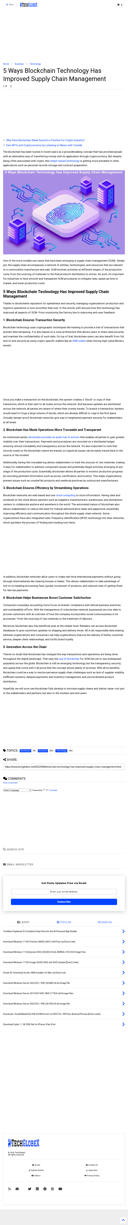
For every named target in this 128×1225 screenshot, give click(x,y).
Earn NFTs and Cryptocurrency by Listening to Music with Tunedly (44, 145)
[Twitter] (29, 1189)
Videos (37, 1176)
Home (6, 64)
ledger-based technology (64, 160)
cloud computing (66, 495)
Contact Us (93, 1165)
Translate (53, 790)
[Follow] (17, 1189)
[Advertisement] (64, 36)
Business (19, 64)
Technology (35, 64)
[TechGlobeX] (28, 5)
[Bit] (60, 1189)
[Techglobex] (9, 1189)
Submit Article (37, 1170)
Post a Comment (10, 783)
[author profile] (11, 86)
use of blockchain (69, 658)
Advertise (93, 1170)
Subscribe (64, 901)
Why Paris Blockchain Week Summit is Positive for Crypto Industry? (45, 140)
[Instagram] (52, 1189)
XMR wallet (79, 340)
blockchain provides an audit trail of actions (53, 437)
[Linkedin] (37, 1189)
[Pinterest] (44, 1189)
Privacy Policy (92, 1176)
